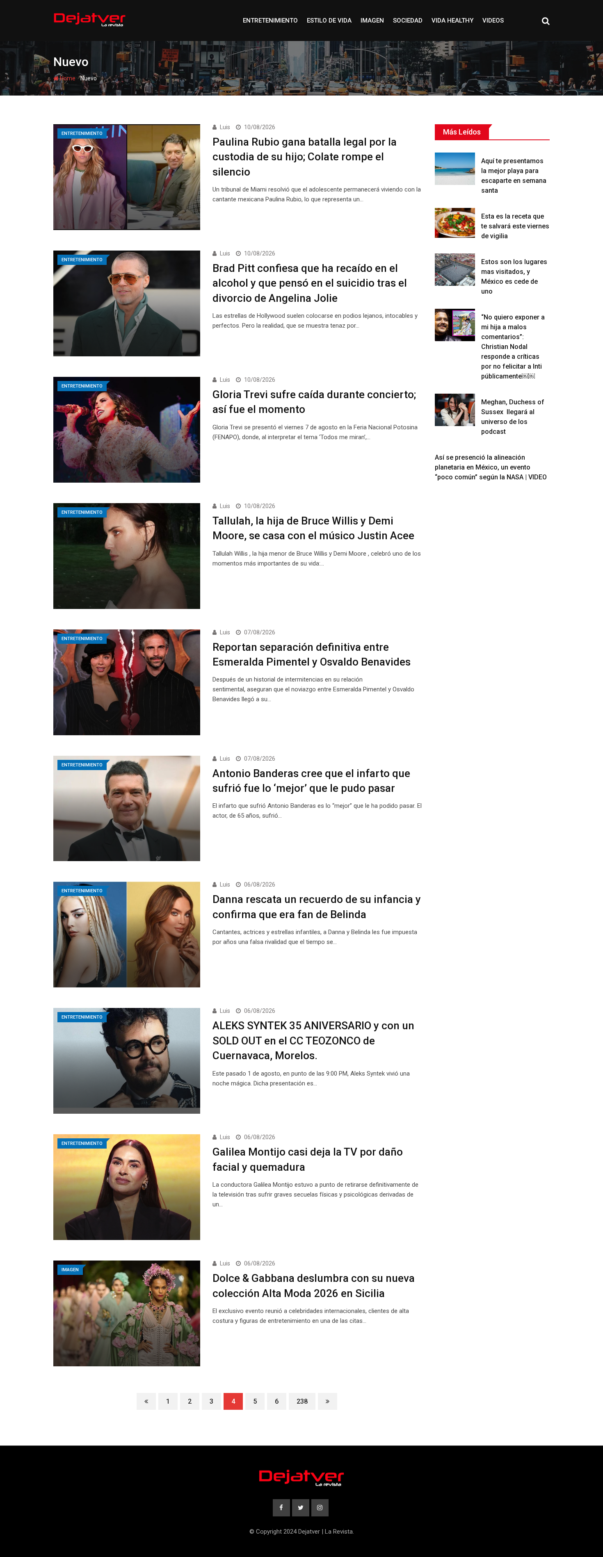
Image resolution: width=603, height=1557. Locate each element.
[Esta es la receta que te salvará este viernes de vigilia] (455, 223)
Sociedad (408, 20)
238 (302, 1401)
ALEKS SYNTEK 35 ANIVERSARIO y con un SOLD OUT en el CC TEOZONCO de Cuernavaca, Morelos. (313, 1040)
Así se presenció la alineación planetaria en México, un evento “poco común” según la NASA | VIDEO (491, 467)
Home (67, 78)
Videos (493, 20)
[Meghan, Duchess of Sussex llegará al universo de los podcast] (455, 410)
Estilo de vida (329, 20)
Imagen (372, 20)
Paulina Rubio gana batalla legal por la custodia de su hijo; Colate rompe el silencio (304, 157)
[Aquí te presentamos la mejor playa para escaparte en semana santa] (455, 169)
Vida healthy (452, 20)
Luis (225, 127)
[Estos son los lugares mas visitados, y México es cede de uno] (455, 269)
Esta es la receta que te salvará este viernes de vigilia (515, 226)
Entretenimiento (270, 20)
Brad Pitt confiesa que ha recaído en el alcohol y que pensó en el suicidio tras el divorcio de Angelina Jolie (309, 283)
